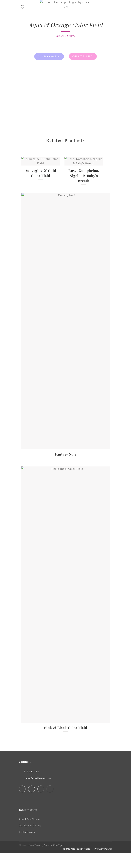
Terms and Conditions (76, 848)
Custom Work (27, 832)
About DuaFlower (29, 819)
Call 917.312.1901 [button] (83, 56)
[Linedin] (40, 789)
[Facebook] (22, 789)
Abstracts (65, 36)
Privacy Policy (103, 848)
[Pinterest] (50, 789)
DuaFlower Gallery (30, 825)
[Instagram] (31, 789)
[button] (49, 56)
